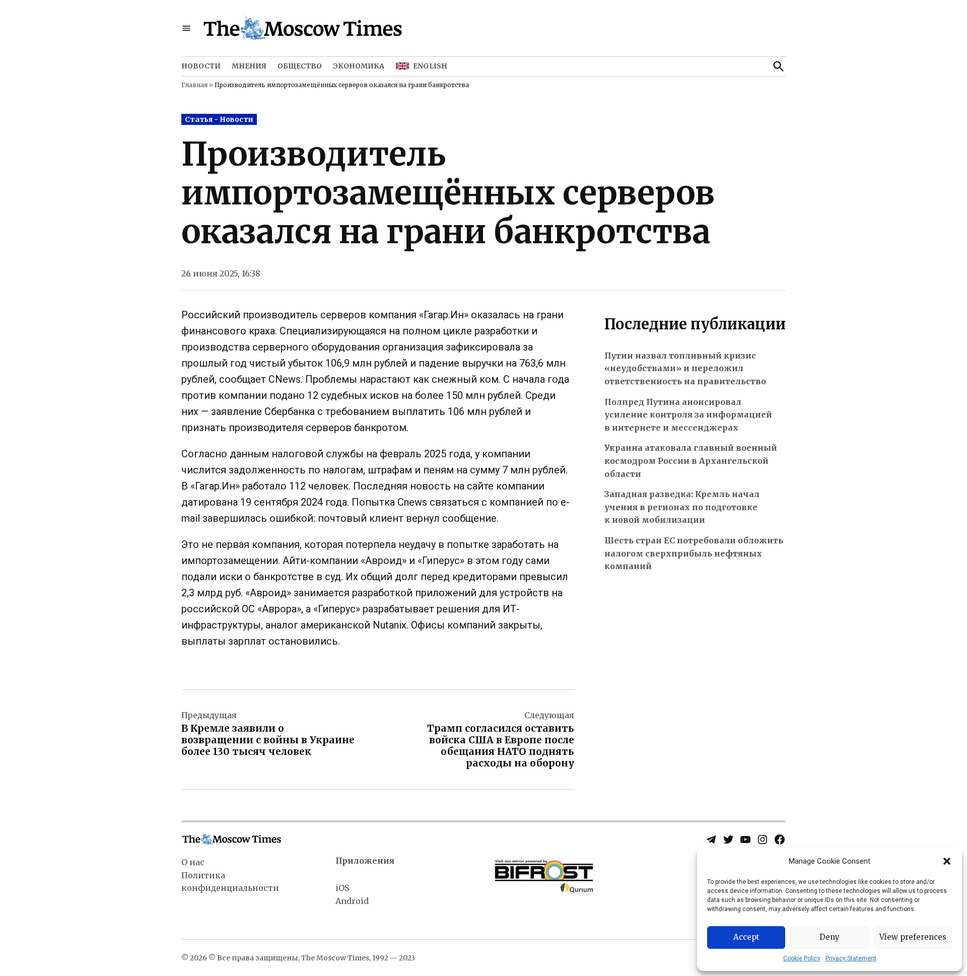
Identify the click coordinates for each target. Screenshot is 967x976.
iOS (342, 888)
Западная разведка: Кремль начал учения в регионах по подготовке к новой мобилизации (681, 507)
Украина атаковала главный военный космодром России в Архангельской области (690, 460)
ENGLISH (430, 66)
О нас (192, 862)
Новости (201, 66)
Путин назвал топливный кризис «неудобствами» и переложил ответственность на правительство (685, 368)
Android (352, 901)
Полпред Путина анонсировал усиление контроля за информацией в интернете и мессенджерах (688, 415)
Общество (300, 66)
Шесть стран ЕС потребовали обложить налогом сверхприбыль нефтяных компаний (693, 553)
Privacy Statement (850, 958)
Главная (194, 85)
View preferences (912, 937)
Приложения (364, 861)
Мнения (249, 66)
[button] (947, 861)
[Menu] (186, 28)
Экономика (358, 66)
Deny (829, 937)
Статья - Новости (219, 119)
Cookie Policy (801, 958)
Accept (746, 937)
